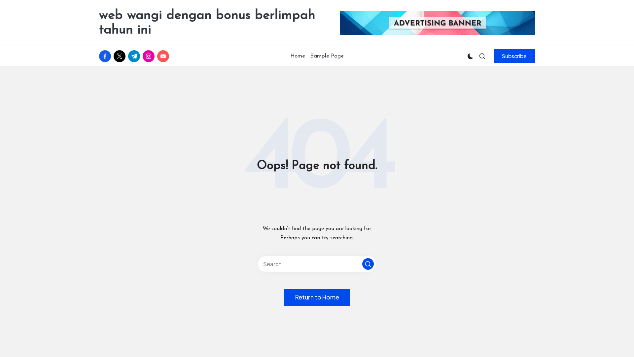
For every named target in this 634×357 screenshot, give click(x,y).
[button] (514, 56)
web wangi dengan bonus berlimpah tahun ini (207, 23)
